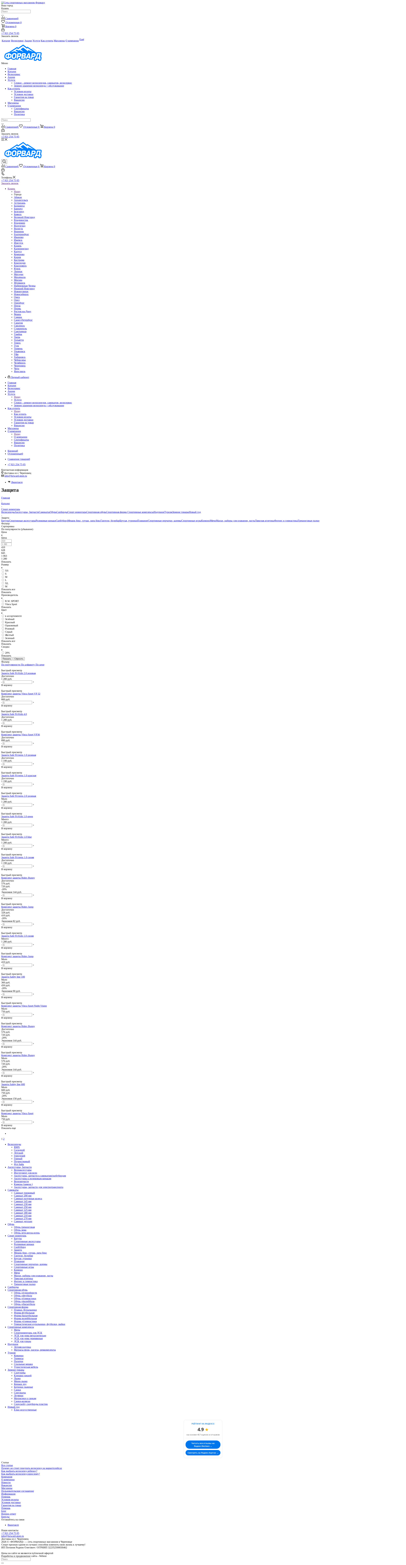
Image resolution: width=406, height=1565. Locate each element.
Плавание (142, 520)
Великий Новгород (24, 217)
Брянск (18, 214)
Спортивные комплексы (140, 512)
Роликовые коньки (46, 520)
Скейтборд (62, 520)
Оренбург (19, 303)
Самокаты (44, 512)
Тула (16, 345)
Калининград (21, 248)
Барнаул (18, 208)
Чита (16, 368)
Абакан (18, 197)
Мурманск (19, 283)
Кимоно (205, 520)
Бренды (5, 1516)
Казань (17, 245)
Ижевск (18, 240)
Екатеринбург (21, 234)
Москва (18, 280)
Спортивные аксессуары (22, 520)
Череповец (20, 365)
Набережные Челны (25, 285)
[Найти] (2, 15)
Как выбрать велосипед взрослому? (20, 1474)
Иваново (18, 237)
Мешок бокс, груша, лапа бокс (84, 520)
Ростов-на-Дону (22, 311)
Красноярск (20, 265)
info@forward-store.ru (15, 476)
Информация (8, 1494)
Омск (17, 297)
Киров (17, 257)
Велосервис (14, 74)
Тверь (17, 337)
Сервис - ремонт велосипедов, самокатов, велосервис (43, 83)
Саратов (18, 323)
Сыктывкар (20, 331)
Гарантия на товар (24, 97)
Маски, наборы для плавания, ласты (235, 520)
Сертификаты (21, 108)
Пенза (17, 305)
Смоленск (19, 325)
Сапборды (62, 512)
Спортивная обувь (96, 512)
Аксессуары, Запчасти (27, 512)
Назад (17, 191)
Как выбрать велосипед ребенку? (19, 1471)
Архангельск (21, 200)
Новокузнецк (21, 291)
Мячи (213, 520)
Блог (3, 1511)
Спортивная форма (116, 512)
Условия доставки (23, 94)
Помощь (5, 1496)
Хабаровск (20, 357)
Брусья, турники (128, 520)
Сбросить (18, 659)
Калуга (18, 251)
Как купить (14, 88)
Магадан (18, 274)
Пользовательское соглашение (17, 1491)
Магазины (13, 103)
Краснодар (20, 263)
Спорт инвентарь (77, 512)
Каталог (12, 71)
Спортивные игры (191, 520)
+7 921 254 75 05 (10, 33)
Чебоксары (20, 360)
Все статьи (7, 1465)
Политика (19, 114)
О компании (14, 105)
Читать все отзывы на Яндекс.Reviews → (203, 1444)
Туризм (168, 512)
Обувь (53, 512)
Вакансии (19, 100)
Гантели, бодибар (110, 520)
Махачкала (20, 277)
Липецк (18, 271)
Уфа (16, 354)
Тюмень (18, 348)
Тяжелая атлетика (264, 520)
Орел (17, 300)
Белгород (19, 211)
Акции (11, 77)
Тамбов (18, 334)
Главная (12, 68)
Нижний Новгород (24, 288)
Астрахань (19, 203)
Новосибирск (21, 294)
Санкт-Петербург (23, 320)
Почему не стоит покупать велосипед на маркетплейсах (31, 1468)
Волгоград (19, 225)
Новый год (195, 512)
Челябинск (20, 362)
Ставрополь (20, 328)
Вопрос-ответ (8, 1514)
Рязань (17, 314)
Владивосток (21, 220)
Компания (6, 1476)
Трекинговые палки (308, 520)
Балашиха (19, 205)
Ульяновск (19, 351)
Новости (6, 1482)
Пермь (17, 308)
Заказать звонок (9, 183)
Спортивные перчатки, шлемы (164, 520)
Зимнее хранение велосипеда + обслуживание (39, 85)
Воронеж (19, 231)
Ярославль (19, 371)
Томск (17, 342)
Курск (17, 268)
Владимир (19, 223)
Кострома (19, 260)
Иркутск (18, 243)
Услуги (11, 80)
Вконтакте (17, 482)
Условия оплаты (22, 91)
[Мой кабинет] (3, 30)
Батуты (5, 520)
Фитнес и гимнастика (286, 520)
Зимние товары (180, 512)
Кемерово (19, 254)
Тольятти (19, 340)
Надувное (159, 512)
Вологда (18, 228)
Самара (18, 317)
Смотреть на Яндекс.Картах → (203, 1452)
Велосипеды (8, 512)
